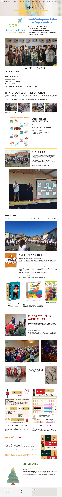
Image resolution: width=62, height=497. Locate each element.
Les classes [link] (28, 1)
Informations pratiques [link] (36, 1)
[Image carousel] (33, 190)
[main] (31, 8)
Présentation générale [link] (21, 1)
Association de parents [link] (46, 1)
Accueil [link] (15, 1)
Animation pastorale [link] (55, 1)
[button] (61, 1)
